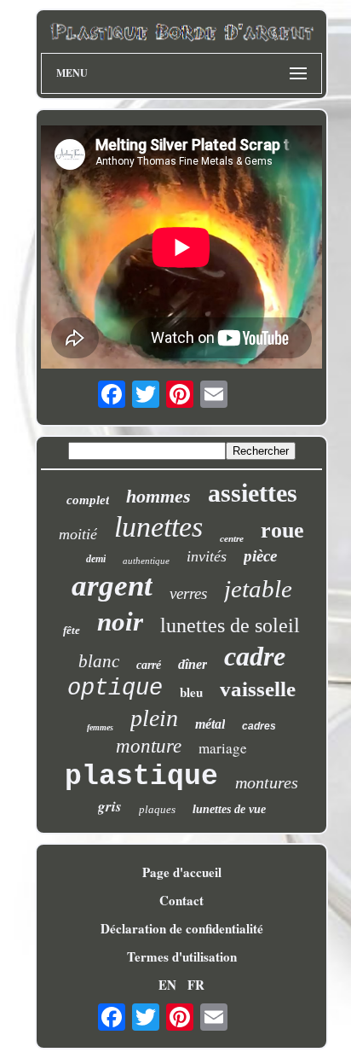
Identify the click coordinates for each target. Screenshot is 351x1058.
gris (110, 806)
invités (207, 556)
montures (266, 782)
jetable (258, 588)
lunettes (158, 527)
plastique (141, 777)
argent (112, 585)
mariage (223, 748)
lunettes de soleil (230, 625)
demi (96, 559)
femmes (100, 727)
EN (167, 984)
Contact (181, 900)
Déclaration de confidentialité (182, 928)
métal (210, 724)
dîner (192, 664)
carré (148, 665)
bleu (191, 692)
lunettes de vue (229, 809)
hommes (158, 496)
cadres (259, 726)
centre (232, 538)
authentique (146, 560)
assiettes (252, 493)
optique (115, 688)
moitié (78, 534)
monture (148, 746)
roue (282, 530)
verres (188, 593)
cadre (254, 656)
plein (154, 718)
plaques (157, 809)
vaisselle (258, 688)
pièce (260, 556)
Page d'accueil (182, 872)
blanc (98, 661)
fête (71, 630)
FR (195, 984)
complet (87, 500)
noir (120, 622)
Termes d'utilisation (182, 956)
